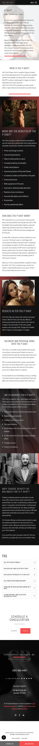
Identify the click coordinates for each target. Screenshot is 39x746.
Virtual (25, 631)
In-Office (14, 631)
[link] (19, 670)
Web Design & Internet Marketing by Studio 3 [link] (19, 734)
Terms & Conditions (16, 738)
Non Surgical (13, 14)
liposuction (24, 708)
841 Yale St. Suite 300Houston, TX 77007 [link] (19, 691)
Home (6, 14)
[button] (4, 737)
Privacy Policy (24, 738)
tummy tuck (26, 706)
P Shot (21, 14)
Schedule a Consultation (19, 618)
